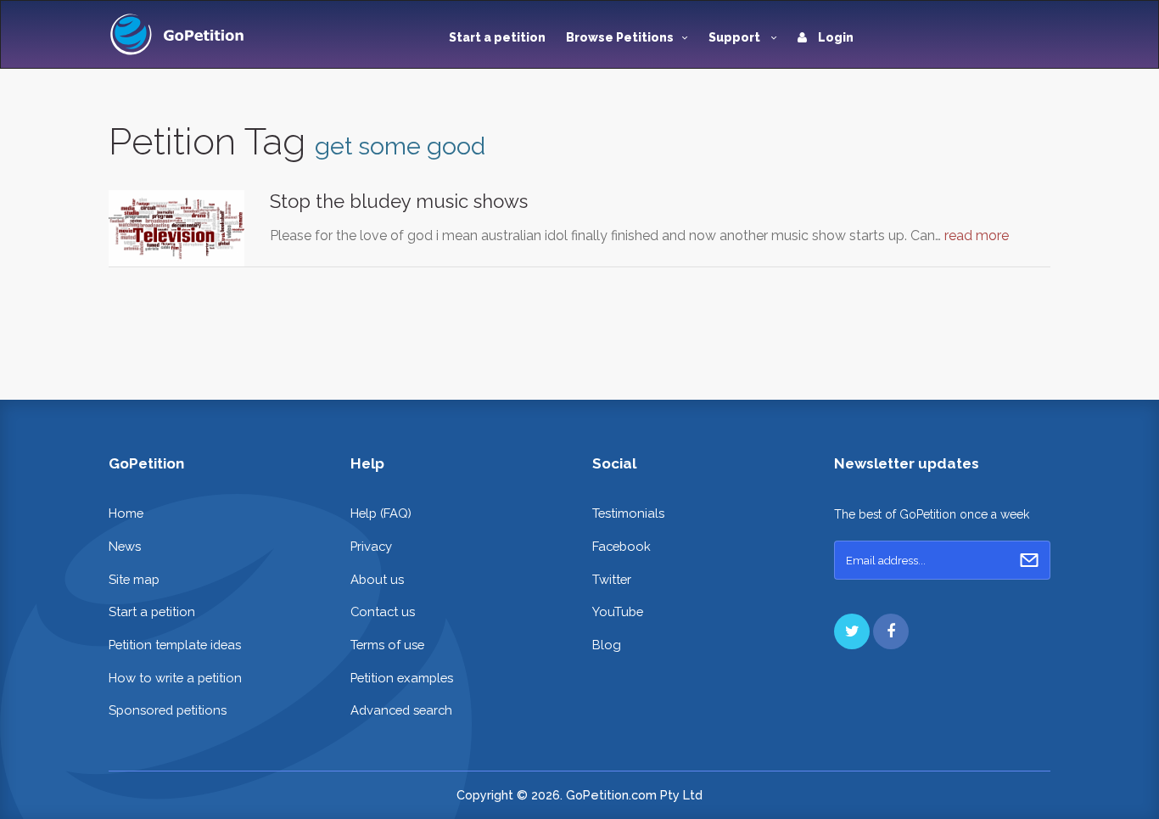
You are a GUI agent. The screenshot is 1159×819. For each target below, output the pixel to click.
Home (126, 513)
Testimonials (628, 513)
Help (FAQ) (381, 513)
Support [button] (735, 37)
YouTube (617, 611)
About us (377, 579)
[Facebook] (891, 631)
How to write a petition (175, 677)
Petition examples (401, 677)
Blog (606, 644)
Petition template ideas (175, 644)
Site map (134, 579)
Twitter (611, 579)
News (125, 546)
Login (834, 37)
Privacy (371, 546)
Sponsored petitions (168, 710)
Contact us (382, 611)
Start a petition (497, 37)
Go (1029, 560)
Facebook (621, 546)
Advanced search (401, 710)
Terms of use (387, 644)
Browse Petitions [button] (620, 37)
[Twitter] (852, 631)
